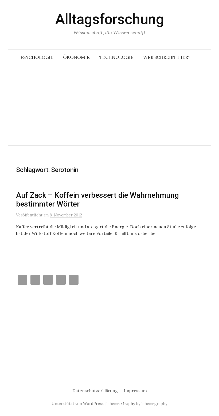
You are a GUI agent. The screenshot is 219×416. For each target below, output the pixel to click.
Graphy (128, 403)
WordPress (93, 403)
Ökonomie (76, 57)
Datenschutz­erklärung (95, 390)
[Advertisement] (109, 105)
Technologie (116, 57)
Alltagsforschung (109, 19)
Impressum (135, 390)
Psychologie (37, 57)
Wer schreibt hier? (166, 57)
